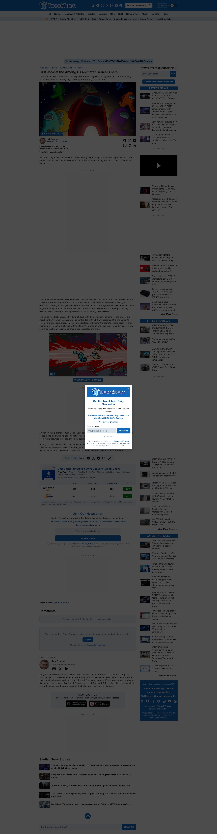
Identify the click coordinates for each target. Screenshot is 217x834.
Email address (93, 426)
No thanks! (108, 437)
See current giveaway (108, 422)
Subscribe (123, 431)
